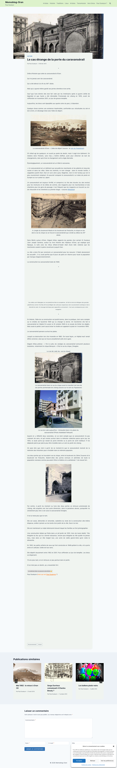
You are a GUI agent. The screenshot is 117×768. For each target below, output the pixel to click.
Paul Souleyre (33, 63)
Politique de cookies (86, 764)
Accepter (79, 761)
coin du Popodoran (77, 148)
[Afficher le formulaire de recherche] (110, 3)
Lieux (67, 3)
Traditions (60, 3)
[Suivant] (101, 681)
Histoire (52, 3)
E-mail (51, 743)
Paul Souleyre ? (101, 3)
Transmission (81, 3)
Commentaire (30, 720)
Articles (45, 3)
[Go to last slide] (16, 681)
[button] (113, 746)
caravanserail (32, 644)
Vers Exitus (91, 3)
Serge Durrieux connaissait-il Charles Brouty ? (56, 688)
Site (73, 743)
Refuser (92, 761)
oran (40, 644)
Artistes (72, 3)
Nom (27, 743)
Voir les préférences (107, 761)
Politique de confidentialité (98, 764)
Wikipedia (71, 189)
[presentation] (27, 672)
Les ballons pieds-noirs (88, 686)
